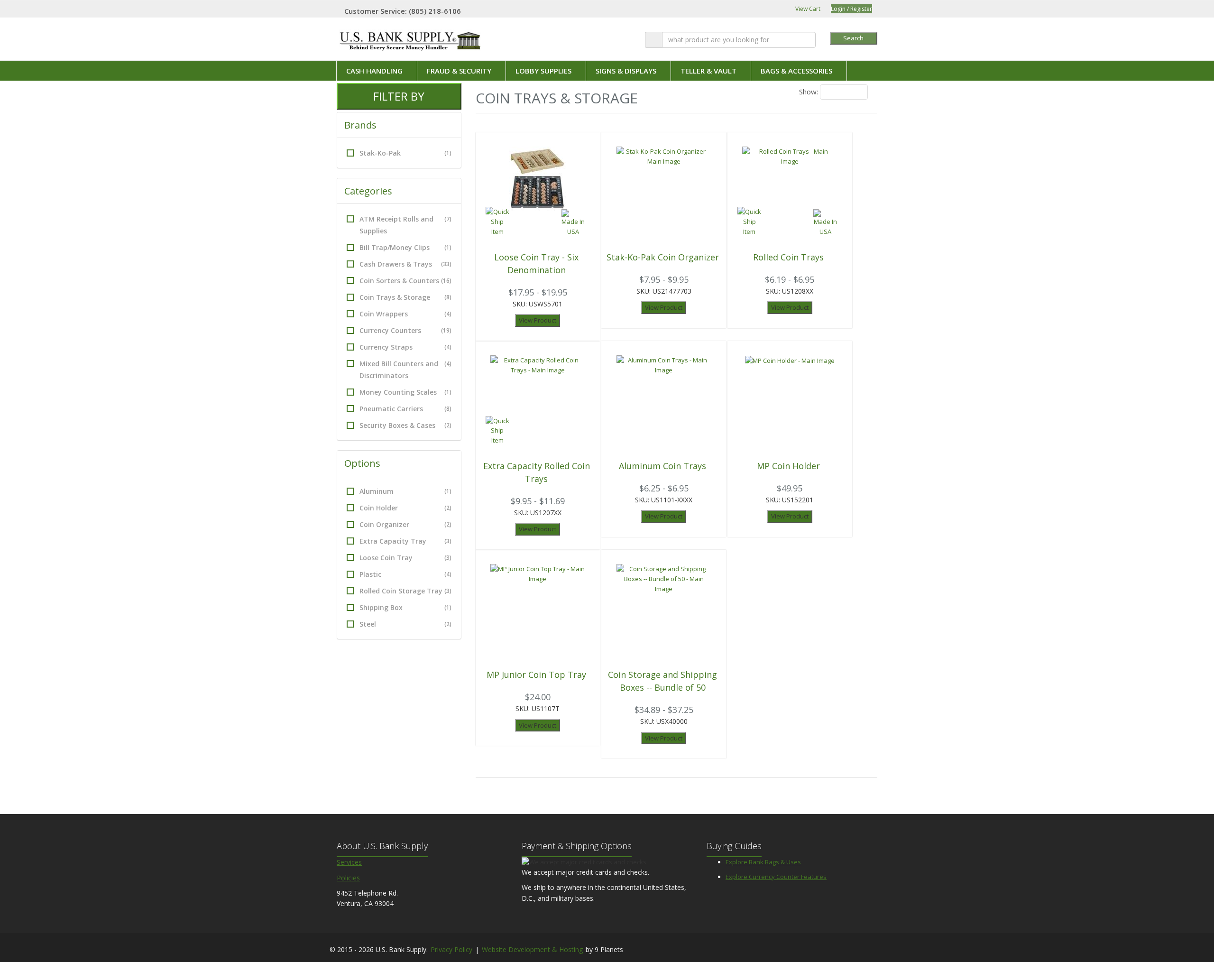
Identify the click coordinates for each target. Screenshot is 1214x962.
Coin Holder (405, 507)
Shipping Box (405, 607)
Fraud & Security (459, 70)
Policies (348, 877)
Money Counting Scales (405, 392)
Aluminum (405, 491)
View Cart (807, 9)
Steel (405, 624)
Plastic (405, 574)
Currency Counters (405, 330)
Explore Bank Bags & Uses (763, 862)
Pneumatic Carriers (405, 408)
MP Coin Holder (788, 466)
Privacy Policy (451, 949)
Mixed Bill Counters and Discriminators (405, 369)
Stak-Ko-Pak (405, 152)
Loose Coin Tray (405, 557)
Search (853, 38)
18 (830, 92)
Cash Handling (374, 70)
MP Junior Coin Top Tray (536, 674)
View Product (537, 320)
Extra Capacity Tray (405, 541)
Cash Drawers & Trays (405, 263)
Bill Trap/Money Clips (405, 247)
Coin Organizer (405, 524)
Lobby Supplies (543, 70)
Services (349, 862)
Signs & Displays (626, 70)
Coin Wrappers (405, 313)
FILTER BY (398, 96)
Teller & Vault (708, 70)
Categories (369, 191)
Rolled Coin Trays (788, 257)
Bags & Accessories (796, 70)
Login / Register (851, 9)
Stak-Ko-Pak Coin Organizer (663, 257)
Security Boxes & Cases (405, 425)
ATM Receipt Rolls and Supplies (405, 224)
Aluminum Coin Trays (662, 466)
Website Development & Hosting (532, 949)
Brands (361, 125)
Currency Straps (405, 347)
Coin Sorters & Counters (405, 280)
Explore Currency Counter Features (776, 876)
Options (363, 463)
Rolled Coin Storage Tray (405, 590)
